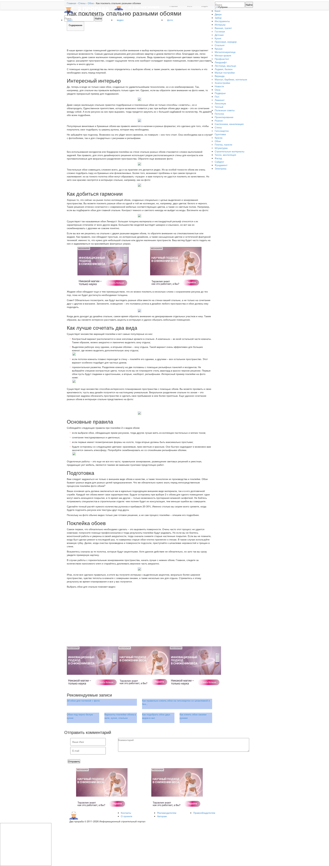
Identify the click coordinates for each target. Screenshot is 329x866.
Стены (218, 127)
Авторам (162, 816)
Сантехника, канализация (229, 124)
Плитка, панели (223, 144)
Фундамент (221, 165)
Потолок (219, 113)
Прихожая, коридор (226, 41)
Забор (218, 17)
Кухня (218, 38)
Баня (217, 11)
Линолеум (220, 103)
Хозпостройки (222, 82)
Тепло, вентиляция (225, 154)
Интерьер (220, 24)
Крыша (218, 48)
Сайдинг (219, 161)
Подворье (220, 93)
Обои (218, 141)
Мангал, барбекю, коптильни (231, 79)
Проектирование (224, 117)
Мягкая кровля (223, 55)
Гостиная (220, 31)
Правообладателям (204, 812)
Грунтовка (220, 134)
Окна (217, 89)
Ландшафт (221, 62)
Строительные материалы (229, 151)
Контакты (126, 812)
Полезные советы (225, 110)
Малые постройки (225, 72)
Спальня (219, 45)
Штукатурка (221, 148)
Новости (219, 86)
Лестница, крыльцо (225, 65)
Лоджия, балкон (224, 69)
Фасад (218, 158)
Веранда (219, 76)
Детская (219, 34)
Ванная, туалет (223, 28)
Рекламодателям (166, 812)
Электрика (220, 168)
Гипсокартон (222, 130)
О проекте (126, 816)
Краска (218, 137)
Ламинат (219, 100)
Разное (219, 120)
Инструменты (222, 21)
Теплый (219, 106)
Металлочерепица (225, 52)
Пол (217, 96)
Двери (218, 14)
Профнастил (222, 58)
